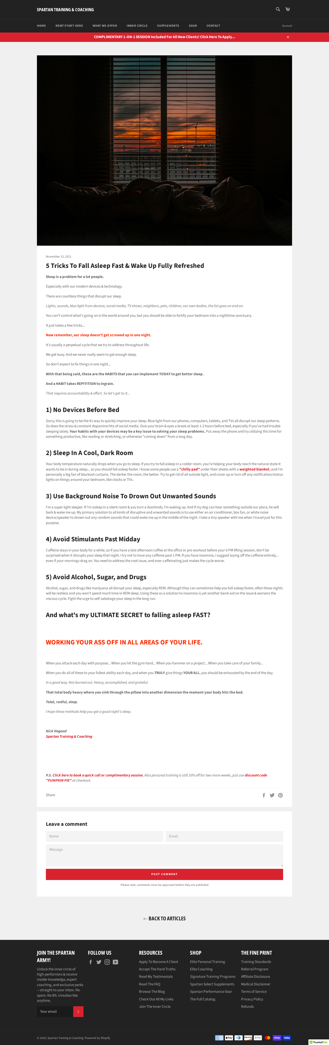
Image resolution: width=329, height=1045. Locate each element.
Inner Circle (137, 26)
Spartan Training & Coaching (65, 10)
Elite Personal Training (207, 962)
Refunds (247, 1006)
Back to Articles (167, 918)
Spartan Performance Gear (211, 991)
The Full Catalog (202, 999)
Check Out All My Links (156, 999)
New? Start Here (69, 26)
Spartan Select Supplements (212, 984)
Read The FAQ (149, 984)
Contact (213, 26)
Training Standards (256, 962)
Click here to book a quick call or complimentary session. (98, 775)
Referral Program (254, 969)
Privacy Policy (252, 999)
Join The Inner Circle (155, 1006)
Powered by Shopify (97, 1038)
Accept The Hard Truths (157, 969)
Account (287, 26)
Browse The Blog (152, 991)
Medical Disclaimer (255, 984)
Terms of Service (254, 991)
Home (41, 26)
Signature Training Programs (212, 976)
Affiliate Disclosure (255, 976)
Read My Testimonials (156, 976)
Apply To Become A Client (158, 962)
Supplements (168, 26)
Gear (193, 26)
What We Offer (105, 26)
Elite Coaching (201, 969)
